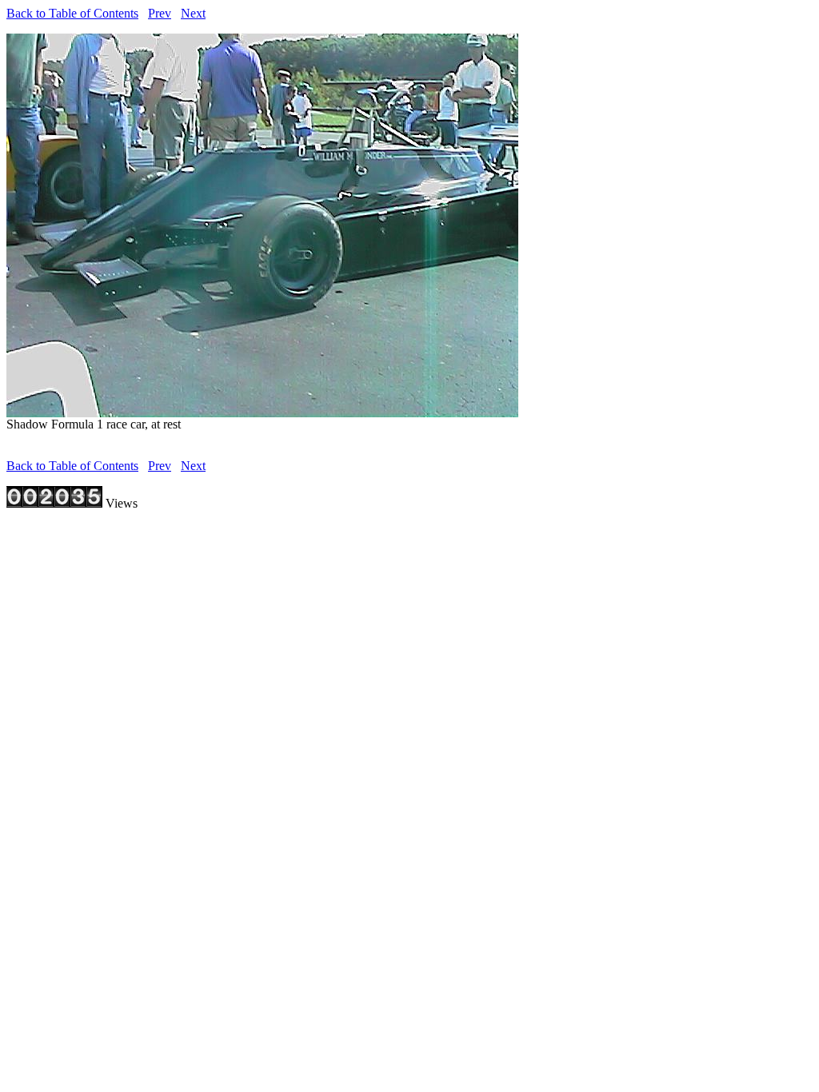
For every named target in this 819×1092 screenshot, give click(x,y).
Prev (159, 13)
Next (193, 13)
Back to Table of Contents (72, 13)
